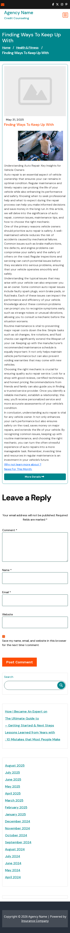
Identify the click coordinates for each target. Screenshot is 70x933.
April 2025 (13, 793)
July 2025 (12, 772)
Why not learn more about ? (22, 464)
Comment (9, 530)
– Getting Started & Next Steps (29, 725)
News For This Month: (18, 469)
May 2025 (12, 786)
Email (6, 592)
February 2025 (16, 807)
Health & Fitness (27, 47)
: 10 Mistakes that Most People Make (32, 739)
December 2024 (17, 821)
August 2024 (15, 849)
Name (7, 570)
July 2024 (12, 856)
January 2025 (15, 814)
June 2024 (13, 863)
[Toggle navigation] (65, 15)
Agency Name (18, 13)
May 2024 (12, 870)
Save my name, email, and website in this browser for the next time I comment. (34, 643)
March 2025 (14, 800)
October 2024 (16, 835)
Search (8, 677)
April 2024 (13, 877)
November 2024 (17, 828)
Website (7, 614)
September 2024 (18, 842)
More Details (33, 476)
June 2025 (13, 779)
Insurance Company (35, 921)
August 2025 (15, 765)
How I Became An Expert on (26, 711)
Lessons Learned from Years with (30, 732)
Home (6, 47)
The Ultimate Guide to (22, 718)
